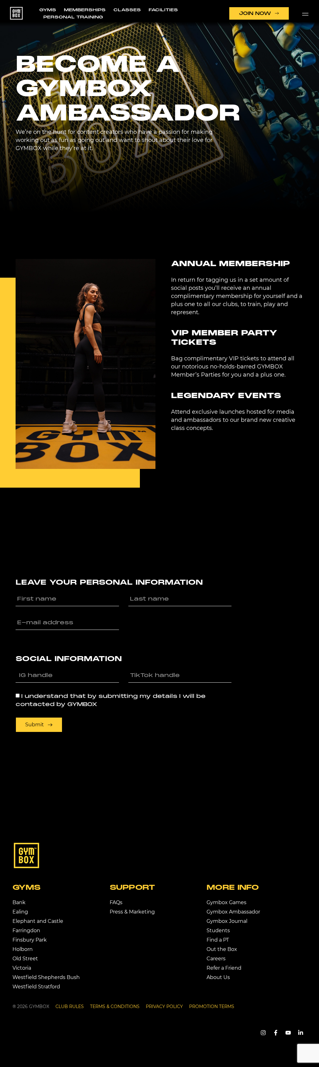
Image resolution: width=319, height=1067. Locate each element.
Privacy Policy (164, 1006)
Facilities (163, 9)
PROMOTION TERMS (211, 1006)
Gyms (47, 9)
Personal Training (73, 17)
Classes (127, 9)
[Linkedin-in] (300, 1032)
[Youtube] (288, 1032)
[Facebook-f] (276, 1032)
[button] (305, 13)
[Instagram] (263, 1032)
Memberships (85, 9)
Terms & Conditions (115, 1006)
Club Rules (69, 1006)
